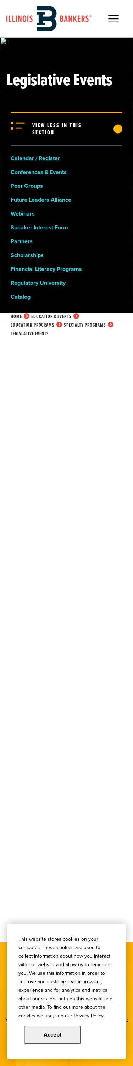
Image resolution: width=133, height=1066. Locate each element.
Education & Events (51, 316)
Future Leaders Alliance (41, 200)
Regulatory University (38, 283)
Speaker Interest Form (39, 227)
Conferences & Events (39, 172)
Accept (52, 1034)
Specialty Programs (85, 325)
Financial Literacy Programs (46, 269)
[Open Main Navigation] (113, 19)
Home (16, 316)
